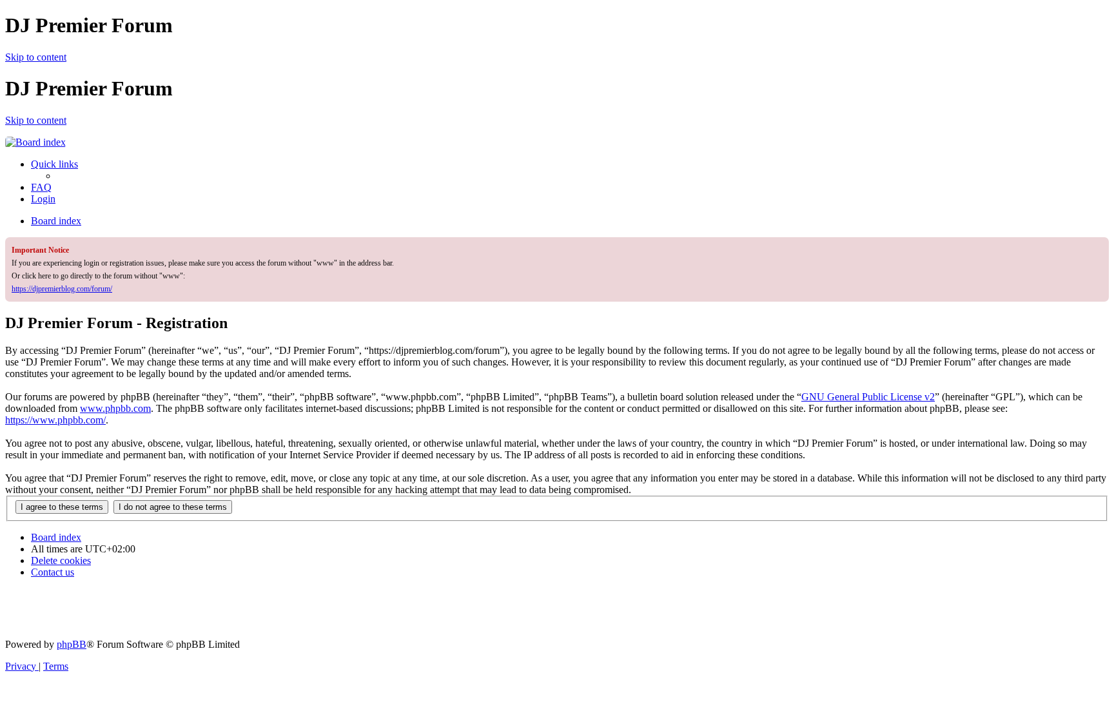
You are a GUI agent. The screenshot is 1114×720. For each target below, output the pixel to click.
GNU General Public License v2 (868, 396)
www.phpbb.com (115, 408)
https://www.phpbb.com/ (55, 419)
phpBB (71, 644)
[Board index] (35, 142)
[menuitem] (41, 187)
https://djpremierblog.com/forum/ (62, 288)
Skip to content (35, 57)
